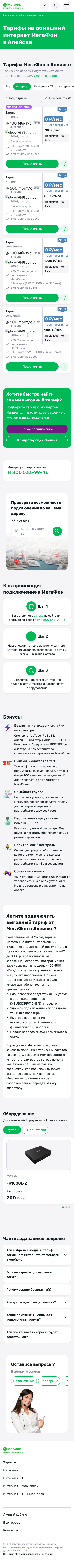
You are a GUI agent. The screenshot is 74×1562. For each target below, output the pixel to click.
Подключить (32, 164)
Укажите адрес (45, 75)
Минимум (12, 117)
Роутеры (12, 1130)
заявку (38, 615)
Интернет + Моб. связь (20, 1486)
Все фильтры (59, 98)
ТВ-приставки (35, 1130)
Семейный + (14, 246)
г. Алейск (23, 521)
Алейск (20, 15)
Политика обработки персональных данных (28, 1554)
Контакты (10, 1530)
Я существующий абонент (37, 440)
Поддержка (49, 1381)
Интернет (22, 86)
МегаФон (8, 15)
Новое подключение (37, 429)
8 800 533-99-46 (28, 472)
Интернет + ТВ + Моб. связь (24, 1494)
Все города (11, 1522)
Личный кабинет (16, 1514)
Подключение (24, 1381)
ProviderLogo (17, 6)
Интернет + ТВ (43, 86)
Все (7, 86)
